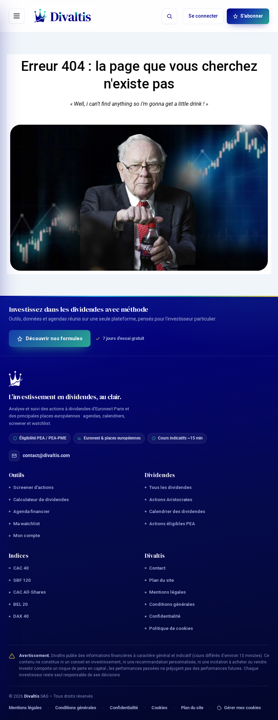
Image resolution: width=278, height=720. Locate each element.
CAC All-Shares (29, 592)
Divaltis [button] (155, 555)
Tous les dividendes (170, 487)
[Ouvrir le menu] (16, 16)
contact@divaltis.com (46, 455)
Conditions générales (172, 604)
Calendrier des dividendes (177, 511)
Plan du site (161, 580)
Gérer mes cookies (242, 707)
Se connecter (203, 16)
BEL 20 (20, 604)
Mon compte (26, 535)
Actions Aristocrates (170, 499)
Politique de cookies (171, 628)
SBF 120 (22, 580)
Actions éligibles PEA (172, 523)
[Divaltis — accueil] (62, 16)
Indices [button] (18, 555)
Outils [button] (17, 475)
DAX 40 (21, 616)
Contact (157, 568)
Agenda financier (31, 511)
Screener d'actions (33, 487)
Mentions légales (167, 592)
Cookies (159, 707)
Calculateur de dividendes (41, 499)
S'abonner (251, 16)
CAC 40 (21, 568)
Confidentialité (164, 616)
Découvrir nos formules (54, 338)
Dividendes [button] (160, 475)
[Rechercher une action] (169, 16)
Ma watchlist (26, 523)
